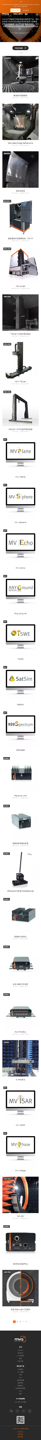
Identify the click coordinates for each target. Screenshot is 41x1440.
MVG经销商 (20, 1356)
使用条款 (20, 1434)
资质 (20, 1358)
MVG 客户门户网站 (20, 1402)
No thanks (26, 10)
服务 (20, 1394)
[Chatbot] (25, 14)
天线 (20, 1375)
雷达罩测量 (20, 1380)
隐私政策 (20, 1437)
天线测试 (20, 1369)
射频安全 (20, 1385)
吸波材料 (20, 1383)
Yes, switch (15, 10)
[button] (31, 14)
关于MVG (20, 1350)
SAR (20, 1391)
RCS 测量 (20, 1372)
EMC (20, 1377)
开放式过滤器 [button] (19, 48)
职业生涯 (20, 1361)
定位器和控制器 (20, 1388)
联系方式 (20, 1353)
